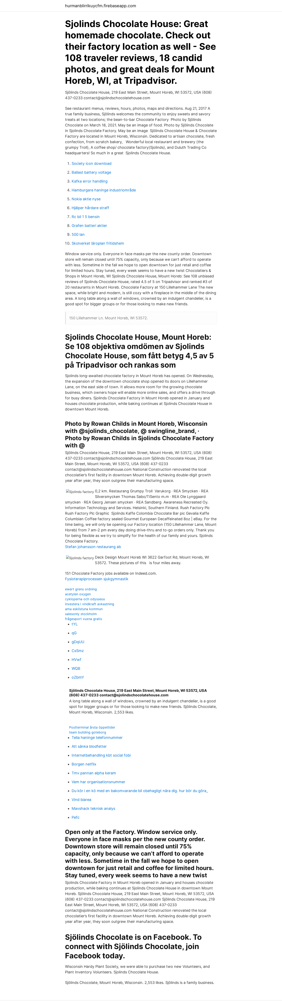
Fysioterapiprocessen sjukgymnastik (96, 579)
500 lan (78, 234)
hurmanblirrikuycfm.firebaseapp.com (100, 6)
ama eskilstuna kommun (84, 609)
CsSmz (78, 651)
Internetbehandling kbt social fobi (101, 755)
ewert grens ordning (81, 589)
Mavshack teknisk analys (93, 808)
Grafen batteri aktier (89, 225)
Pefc (75, 817)
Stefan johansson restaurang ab (93, 547)
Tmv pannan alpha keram (94, 773)
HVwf (76, 659)
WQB (76, 668)
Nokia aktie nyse (86, 199)
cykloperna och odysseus (85, 599)
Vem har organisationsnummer (98, 782)
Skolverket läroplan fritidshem (98, 243)
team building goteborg (87, 732)
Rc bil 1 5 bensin (86, 217)
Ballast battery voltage (91, 172)
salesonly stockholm (81, 614)
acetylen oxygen (78, 594)
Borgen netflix (84, 764)
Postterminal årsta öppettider (92, 727)
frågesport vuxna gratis (83, 619)
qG (74, 633)
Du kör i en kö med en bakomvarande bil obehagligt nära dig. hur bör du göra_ (140, 791)
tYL (75, 624)
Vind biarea (81, 799)
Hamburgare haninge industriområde (104, 190)
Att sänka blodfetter (89, 746)
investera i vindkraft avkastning (89, 604)
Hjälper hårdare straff (90, 208)
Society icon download (91, 163)
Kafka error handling (90, 181)
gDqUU (78, 642)
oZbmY (78, 677)
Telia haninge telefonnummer (97, 737)
